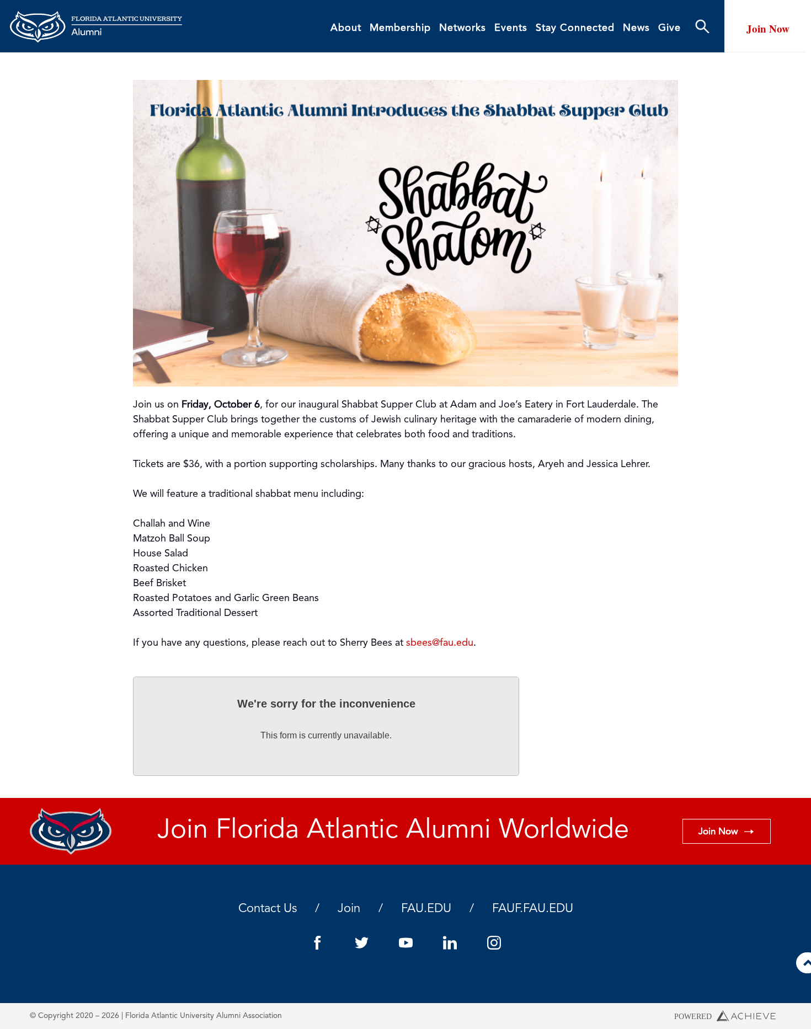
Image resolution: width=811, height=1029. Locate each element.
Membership (400, 28)
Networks (462, 28)
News (636, 28)
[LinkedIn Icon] (449, 943)
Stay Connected (575, 28)
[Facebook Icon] (317, 943)
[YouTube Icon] (405, 943)
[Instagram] (494, 943)
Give (669, 28)
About (345, 28)
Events (510, 28)
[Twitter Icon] (361, 943)
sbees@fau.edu (439, 643)
